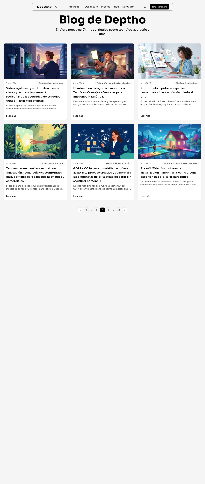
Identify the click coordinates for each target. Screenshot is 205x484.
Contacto (128, 6)
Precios (105, 6)
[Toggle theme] (145, 7)
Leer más (11, 116)
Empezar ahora (159, 7)
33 (118, 209)
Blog (116, 6)
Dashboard (91, 6)
